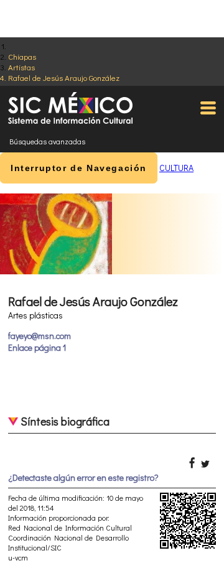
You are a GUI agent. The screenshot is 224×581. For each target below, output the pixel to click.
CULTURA (176, 168)
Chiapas (22, 56)
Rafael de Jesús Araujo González (63, 77)
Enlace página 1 (37, 347)
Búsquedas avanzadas (47, 141)
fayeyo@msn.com (39, 336)
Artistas (21, 67)
